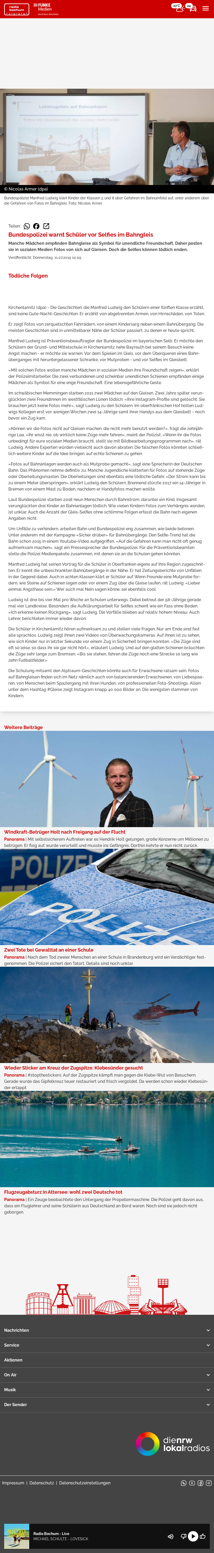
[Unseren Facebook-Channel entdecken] (200, 1483)
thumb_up (202, 1536)
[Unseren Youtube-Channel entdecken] (192, 1483)
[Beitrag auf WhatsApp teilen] (27, 226)
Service (11, 1345)
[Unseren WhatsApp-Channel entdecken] (184, 1483)
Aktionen (13, 1360)
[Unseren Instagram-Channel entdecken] (209, 1483)
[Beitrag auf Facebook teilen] (36, 226)
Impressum (13, 1482)
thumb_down (184, 1536)
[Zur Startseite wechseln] (16, 9)
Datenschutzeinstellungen (84, 1482)
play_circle (193, 1536)
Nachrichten (16, 1330)
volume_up (170, 1536)
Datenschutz (41, 1482)
